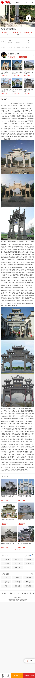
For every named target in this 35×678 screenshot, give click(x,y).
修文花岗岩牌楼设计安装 (6, 90)
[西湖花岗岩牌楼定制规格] (29, 65)
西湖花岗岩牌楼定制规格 (29, 72)
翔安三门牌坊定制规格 (24, 496)
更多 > (32, 574)
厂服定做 (6, 563)
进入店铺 (12, 57)
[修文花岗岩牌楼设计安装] (6, 83)
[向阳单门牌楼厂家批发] (9, 534)
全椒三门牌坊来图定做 (24, 519)
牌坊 (17, 577)
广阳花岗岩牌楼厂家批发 (6, 72)
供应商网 (3, 593)
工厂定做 (17, 563)
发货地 (3, 47)
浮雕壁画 (28, 586)
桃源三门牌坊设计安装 (7, 519)
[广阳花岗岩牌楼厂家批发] (6, 65)
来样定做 (17, 567)
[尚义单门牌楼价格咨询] (26, 534)
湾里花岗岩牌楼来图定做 (17, 90)
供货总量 (24, 47)
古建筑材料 (11, 593)
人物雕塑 (6, 582)
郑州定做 (6, 567)
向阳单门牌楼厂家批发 (7, 543)
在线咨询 (22, 57)
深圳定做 (28, 563)
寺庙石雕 (28, 582)
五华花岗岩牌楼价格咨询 (17, 72)
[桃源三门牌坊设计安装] (9, 510)
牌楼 (6, 586)
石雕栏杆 (17, 586)
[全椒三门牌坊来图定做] (26, 510)
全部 (6, 577)
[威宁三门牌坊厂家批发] (29, 83)
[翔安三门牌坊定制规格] (26, 487)
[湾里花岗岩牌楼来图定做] (17, 83)
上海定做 (17, 559)
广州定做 (6, 559)
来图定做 (28, 559)
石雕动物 (28, 577)
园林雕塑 (17, 582)
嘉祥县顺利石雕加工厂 (15, 54)
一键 (30, 555)
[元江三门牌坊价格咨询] (9, 487)
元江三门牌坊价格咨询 (7, 496)
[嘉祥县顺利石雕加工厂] (4, 55)
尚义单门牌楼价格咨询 (24, 543)
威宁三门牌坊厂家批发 (29, 90)
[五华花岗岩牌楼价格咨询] (17, 65)
